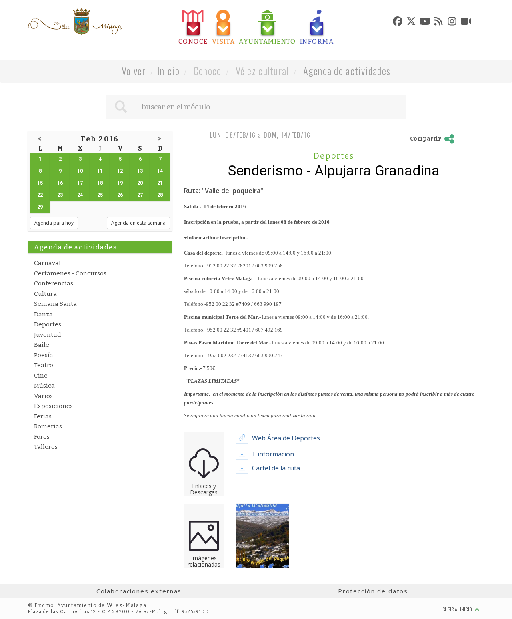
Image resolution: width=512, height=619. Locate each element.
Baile (41, 344)
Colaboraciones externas (139, 591)
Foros (42, 436)
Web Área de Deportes (286, 438)
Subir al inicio (458, 609)
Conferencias (53, 283)
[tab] (193, 27)
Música (44, 385)
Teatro (43, 365)
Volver (134, 70)
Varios (43, 396)
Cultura (45, 293)
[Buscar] (121, 107)
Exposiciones (53, 406)
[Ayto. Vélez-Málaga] (75, 21)
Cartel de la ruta (276, 468)
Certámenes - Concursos (70, 273)
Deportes (47, 324)
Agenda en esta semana (138, 222)
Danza (43, 314)
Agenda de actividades (347, 70)
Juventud (47, 334)
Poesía (43, 355)
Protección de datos (373, 591)
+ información (273, 454)
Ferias (43, 416)
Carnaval (47, 263)
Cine (41, 375)
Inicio (168, 70)
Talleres (46, 446)
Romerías (48, 426)
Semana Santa (55, 303)
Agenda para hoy (54, 222)
